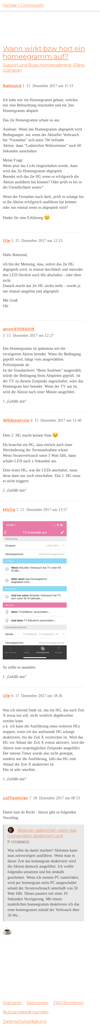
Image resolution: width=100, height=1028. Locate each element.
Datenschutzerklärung (24, 1021)
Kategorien (37, 1002)
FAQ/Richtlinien (68, 1002)
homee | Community (23, 5)
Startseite (12, 1002)
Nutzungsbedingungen (26, 1011)
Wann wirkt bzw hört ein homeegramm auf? (44, 52)
